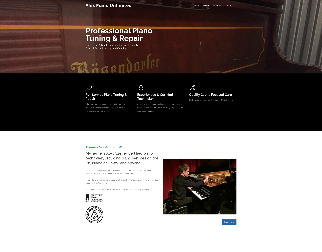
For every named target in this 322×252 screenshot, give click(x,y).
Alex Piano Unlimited (109, 5)
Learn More (229, 222)
